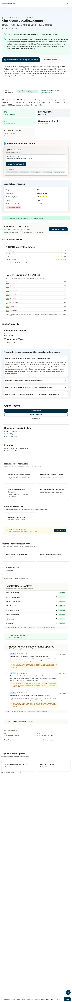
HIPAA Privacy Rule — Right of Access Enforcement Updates (29, 656)
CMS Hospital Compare (17, 53)
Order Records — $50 (57, 229)
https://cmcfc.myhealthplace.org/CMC (20, 158)
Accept (67, 999)
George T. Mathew (54, 90)
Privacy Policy (49, 999)
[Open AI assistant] (68, 992)
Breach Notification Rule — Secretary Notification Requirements (30, 676)
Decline (59, 999)
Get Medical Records (36, 414)
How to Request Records (11, 436)
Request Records (36, 410)
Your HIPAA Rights (9, 434)
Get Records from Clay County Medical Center (22, 60)
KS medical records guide (40, 76)
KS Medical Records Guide (12, 431)
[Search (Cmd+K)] (63, 3)
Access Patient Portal (50, 60)
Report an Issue (60, 530)
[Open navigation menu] (68, 3)
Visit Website (36, 418)
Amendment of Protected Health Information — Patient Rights (29, 695)
